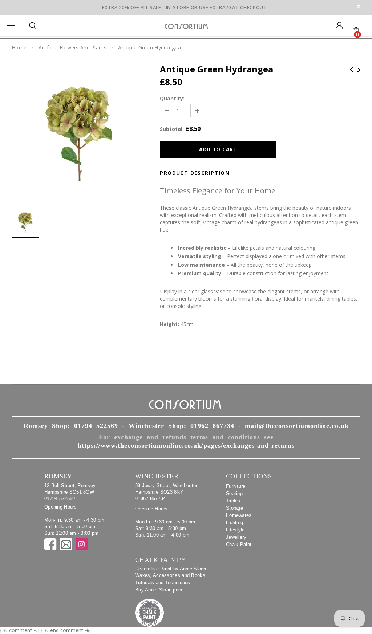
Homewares (239, 515)
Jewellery (236, 537)
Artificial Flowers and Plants (72, 47)
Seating (234, 493)
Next (358, 69)
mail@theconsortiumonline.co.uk (297, 425)
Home (19, 47)
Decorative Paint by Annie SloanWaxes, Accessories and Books (170, 572)
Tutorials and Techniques (162, 582)
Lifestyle (235, 530)
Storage (234, 508)
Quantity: (172, 98)
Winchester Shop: (181, 425)
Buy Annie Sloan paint (159, 590)
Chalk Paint (238, 544)
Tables (233, 500)
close (358, 6)
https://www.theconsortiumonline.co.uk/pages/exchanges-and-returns (186, 445)
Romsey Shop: (71, 425)
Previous (351, 69)
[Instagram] (82, 544)
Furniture (236, 486)
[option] (78, 130)
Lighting (234, 522)
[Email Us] (66, 544)
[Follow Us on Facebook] (50, 544)
